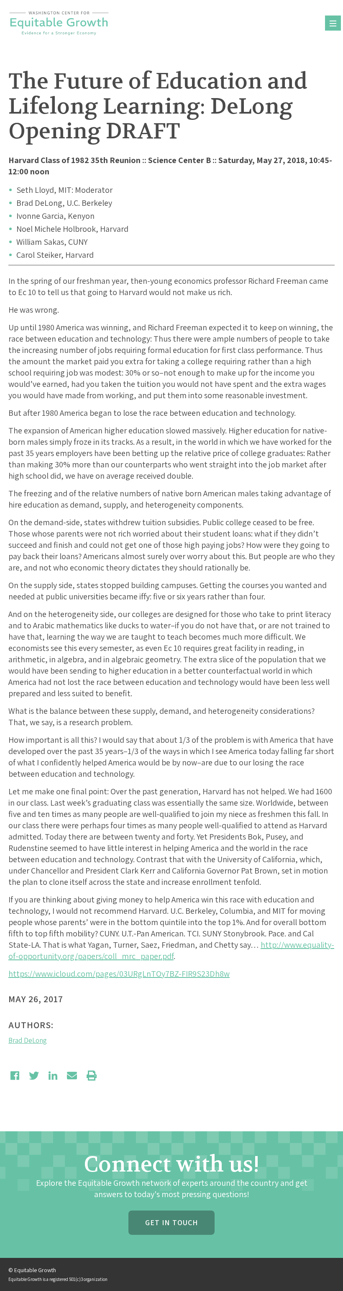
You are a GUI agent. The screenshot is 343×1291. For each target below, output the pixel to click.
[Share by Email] (72, 1075)
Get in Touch (171, 1222)
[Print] (92, 1075)
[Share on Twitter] (34, 1075)
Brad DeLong (27, 1040)
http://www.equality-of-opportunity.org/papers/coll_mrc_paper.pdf (171, 950)
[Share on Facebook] (14, 1075)
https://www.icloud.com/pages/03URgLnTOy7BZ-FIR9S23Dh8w (119, 973)
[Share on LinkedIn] (53, 1075)
